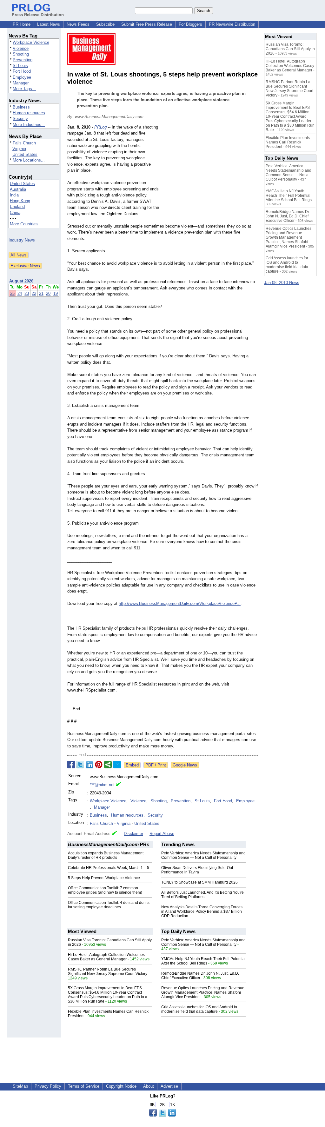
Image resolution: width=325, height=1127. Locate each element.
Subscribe (105, 24)
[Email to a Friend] (117, 764)
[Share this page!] (162, 1115)
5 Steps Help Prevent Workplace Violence (104, 878)
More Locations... (29, 160)
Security (20, 118)
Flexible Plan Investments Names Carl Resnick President (288, 142)
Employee (22, 77)
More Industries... (29, 124)
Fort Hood (22, 71)
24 (19, 293)
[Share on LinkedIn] (89, 764)
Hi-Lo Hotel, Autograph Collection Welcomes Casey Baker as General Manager (106, 956)
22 (34, 293)
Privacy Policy (48, 1086)
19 (55, 293)
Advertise (169, 1086)
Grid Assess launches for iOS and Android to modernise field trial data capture (199, 1009)
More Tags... (24, 88)
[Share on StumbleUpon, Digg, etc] (108, 764)
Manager (21, 83)
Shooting (21, 54)
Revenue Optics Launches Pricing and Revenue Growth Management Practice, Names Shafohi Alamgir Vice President (202, 992)
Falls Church (24, 143)
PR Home (21, 24)
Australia (18, 189)
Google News (185, 765)
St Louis (20, 65)
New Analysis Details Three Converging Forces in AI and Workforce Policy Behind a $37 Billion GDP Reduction (201, 911)
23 (26, 293)
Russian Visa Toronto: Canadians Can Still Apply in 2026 (290, 49)
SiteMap (20, 1086)
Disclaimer (133, 833)
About (148, 1086)
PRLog (100, 127)
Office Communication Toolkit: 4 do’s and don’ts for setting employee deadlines (108, 904)
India (14, 195)
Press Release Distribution (38, 14)
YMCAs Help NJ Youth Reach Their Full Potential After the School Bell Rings (203, 961)
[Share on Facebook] (71, 764)
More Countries (24, 224)
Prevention (22, 59)
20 (48, 293)
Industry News (22, 240)
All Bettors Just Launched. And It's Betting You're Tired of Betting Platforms (202, 894)
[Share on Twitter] (80, 764)
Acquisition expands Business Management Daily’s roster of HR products (105, 855)
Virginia (19, 148)
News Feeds (78, 24)
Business (21, 107)
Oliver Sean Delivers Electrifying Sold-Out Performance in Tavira (197, 869)
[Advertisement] (210, 170)
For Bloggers (190, 24)
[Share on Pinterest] (99, 764)
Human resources (29, 112)
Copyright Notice (121, 1086)
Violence (21, 48)
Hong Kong (20, 200)
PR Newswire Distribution (232, 24)
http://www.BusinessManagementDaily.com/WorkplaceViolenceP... (180, 603)
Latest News (48, 24)
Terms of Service (83, 1086)
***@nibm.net (102, 784)
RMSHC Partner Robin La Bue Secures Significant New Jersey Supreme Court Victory (107, 971)
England (17, 206)
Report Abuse (161, 833)
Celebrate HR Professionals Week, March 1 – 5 (108, 867)
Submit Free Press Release (146, 24)
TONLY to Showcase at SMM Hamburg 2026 (199, 882)
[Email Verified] (119, 785)
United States (24, 154)
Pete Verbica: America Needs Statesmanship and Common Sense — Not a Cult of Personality (203, 855)
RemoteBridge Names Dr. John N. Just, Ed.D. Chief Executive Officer (200, 975)
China (15, 212)
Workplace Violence (31, 42)
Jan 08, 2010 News (281, 282)
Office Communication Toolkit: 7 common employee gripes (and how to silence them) (105, 890)
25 (12, 293)
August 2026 (21, 281)
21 (41, 293)
